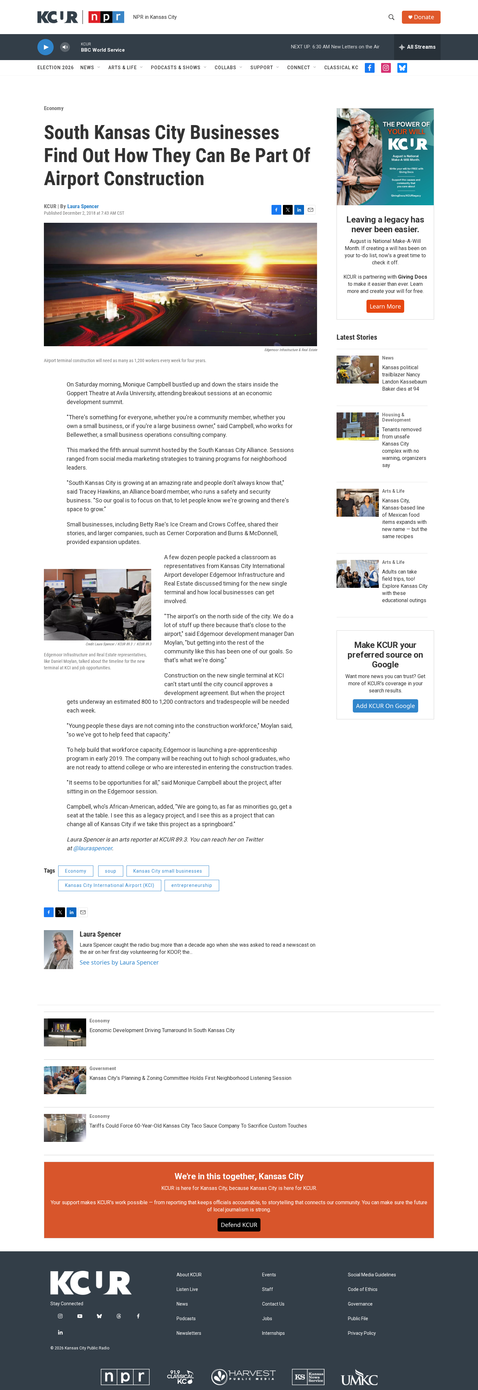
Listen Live (187, 1289)
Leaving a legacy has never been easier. (385, 224)
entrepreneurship (191, 885)
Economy (54, 108)
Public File (358, 1318)
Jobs (267, 1318)
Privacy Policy (362, 1333)
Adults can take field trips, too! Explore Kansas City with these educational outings (405, 586)
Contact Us (273, 1304)
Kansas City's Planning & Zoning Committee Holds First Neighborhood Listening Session (190, 1078)
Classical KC (341, 67)
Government (102, 1068)
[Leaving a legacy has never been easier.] (385, 156)
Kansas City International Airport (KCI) (109, 885)
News (87, 67)
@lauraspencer (92, 848)
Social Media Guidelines (372, 1274)
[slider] (75, 47)
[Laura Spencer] (58, 949)
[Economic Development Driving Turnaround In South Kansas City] (65, 1032)
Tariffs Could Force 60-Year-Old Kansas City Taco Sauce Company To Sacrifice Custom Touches (198, 1126)
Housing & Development (396, 417)
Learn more (385, 306)
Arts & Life (122, 67)
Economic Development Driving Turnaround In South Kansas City (162, 1030)
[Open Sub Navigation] (99, 67)
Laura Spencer (83, 206)
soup (110, 871)
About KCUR (189, 1274)
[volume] (65, 47)
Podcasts (186, 1318)
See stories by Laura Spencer (119, 962)
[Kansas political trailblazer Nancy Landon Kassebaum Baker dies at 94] (358, 370)
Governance (360, 1304)
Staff (267, 1289)
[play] (45, 47)
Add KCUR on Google (385, 706)
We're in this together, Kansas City (239, 1176)
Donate (424, 17)
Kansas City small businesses (167, 871)
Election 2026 (55, 67)
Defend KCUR (239, 1225)
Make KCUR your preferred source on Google (385, 654)
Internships (273, 1333)
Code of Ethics (363, 1289)
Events (269, 1274)
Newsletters (189, 1333)
